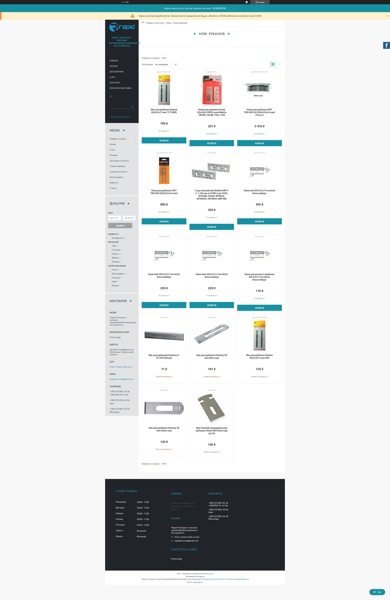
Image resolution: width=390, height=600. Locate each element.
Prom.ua (209, 573)
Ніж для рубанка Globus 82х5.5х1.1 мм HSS (259, 356)
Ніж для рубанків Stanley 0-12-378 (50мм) (164, 356)
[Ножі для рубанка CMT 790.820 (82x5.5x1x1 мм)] (164, 171)
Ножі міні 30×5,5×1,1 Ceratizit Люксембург (164, 275)
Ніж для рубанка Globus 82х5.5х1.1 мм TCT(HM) (164, 111)
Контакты (115, 82)
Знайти (120, 226)
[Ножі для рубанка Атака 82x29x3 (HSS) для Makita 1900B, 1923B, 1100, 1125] (212, 90)
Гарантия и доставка (121, 88)
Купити (164, 140)
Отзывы (113, 155)
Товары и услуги (118, 138)
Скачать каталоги (118, 171)
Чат (379, 592)
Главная (114, 60)
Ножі (169, 22)
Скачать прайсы (118, 166)
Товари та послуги (155, 22)
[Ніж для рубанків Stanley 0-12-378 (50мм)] (164, 335)
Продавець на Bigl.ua (195, 576)
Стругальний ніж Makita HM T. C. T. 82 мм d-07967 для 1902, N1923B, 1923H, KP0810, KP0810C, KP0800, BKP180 (212, 194)
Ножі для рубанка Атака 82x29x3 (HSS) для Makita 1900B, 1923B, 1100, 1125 (211, 112)
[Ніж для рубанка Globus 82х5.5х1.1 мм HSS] (259, 335)
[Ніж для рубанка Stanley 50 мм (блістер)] (212, 335)
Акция (113, 144)
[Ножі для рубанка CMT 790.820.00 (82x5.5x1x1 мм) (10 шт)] (259, 90)
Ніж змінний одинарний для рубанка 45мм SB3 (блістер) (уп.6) (212, 430)
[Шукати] (132, 106)
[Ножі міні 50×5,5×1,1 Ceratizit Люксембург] (259, 171)
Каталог (114, 66)
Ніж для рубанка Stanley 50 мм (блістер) (211, 356)
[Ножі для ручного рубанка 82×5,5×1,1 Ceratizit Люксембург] (259, 254)
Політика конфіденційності (237, 579)
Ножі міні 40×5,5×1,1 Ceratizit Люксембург (212, 275)
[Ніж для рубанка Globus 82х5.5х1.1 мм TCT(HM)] (164, 90)
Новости (114, 182)
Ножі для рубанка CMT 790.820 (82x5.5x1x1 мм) (164, 192)
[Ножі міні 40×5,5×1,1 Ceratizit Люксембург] (212, 254)
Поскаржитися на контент (213, 579)
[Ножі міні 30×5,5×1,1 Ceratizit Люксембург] (164, 254)
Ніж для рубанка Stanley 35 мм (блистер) (164, 429)
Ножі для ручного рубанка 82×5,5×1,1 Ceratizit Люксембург (259, 277)
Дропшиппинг (117, 71)
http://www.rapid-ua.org (122, 367)
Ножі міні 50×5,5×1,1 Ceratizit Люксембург (259, 192)
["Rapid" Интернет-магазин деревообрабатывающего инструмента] (122, 27)
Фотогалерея (116, 177)
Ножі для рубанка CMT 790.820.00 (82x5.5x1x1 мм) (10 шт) (259, 112)
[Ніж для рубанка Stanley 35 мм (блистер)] (164, 408)
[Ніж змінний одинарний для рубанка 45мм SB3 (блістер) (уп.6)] (212, 408)
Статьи (113, 188)
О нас (112, 77)
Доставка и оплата (119, 160)
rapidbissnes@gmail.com (121, 379)
